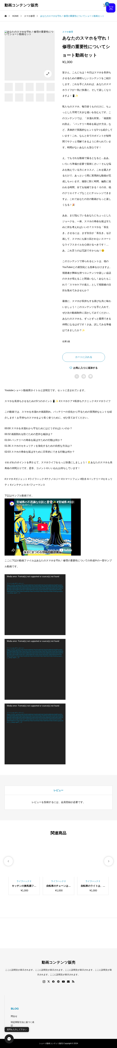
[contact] (68, 981)
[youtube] (63, 981)
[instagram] (44, 981)
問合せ (14, 1016)
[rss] (73, 981)
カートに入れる (83, 357)
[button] (8, 861)
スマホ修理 (67, 32)
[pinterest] (58, 981)
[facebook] (53, 981)
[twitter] (49, 981)
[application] (35, 604)
